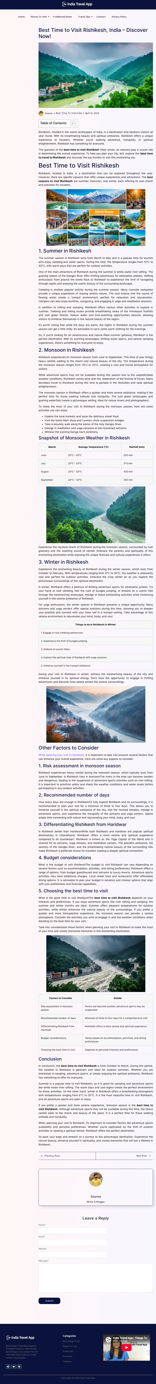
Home (21, 16)
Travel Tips (84, 16)
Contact (101, 16)
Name (42, 1225)
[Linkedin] (19, 1367)
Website (42, 1249)
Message (44, 1261)
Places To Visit (39, 16)
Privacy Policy (119, 16)
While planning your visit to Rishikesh (61, 755)
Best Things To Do (71, 1341)
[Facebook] (8, 1367)
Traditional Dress (62, 16)
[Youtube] (14, 1367)
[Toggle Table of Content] (71, 123)
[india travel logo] (77, 4)
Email (42, 1237)
